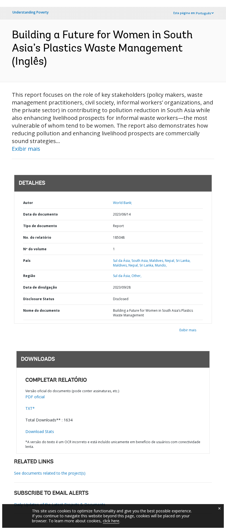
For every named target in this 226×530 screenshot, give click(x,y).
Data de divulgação (40, 287)
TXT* (30, 408)
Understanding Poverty (30, 12)
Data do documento (40, 214)
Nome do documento (41, 310)
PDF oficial (35, 396)
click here (111, 520)
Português (203, 13)
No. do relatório (37, 237)
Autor (28, 202)
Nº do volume (35, 249)
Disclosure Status (38, 299)
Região (29, 275)
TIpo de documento (40, 226)
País (27, 260)
